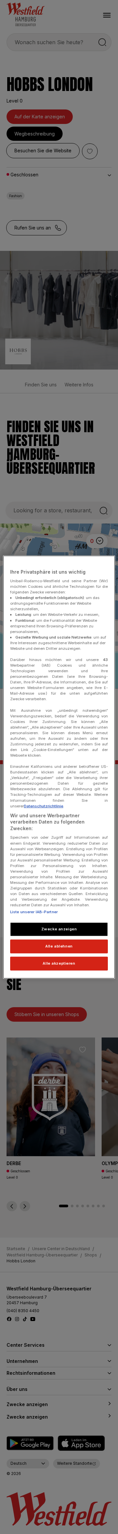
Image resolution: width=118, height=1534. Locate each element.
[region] (59, 767)
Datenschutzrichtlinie (43, 805)
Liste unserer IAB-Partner (34, 912)
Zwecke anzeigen (59, 929)
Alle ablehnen (58, 946)
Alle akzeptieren (59, 963)
